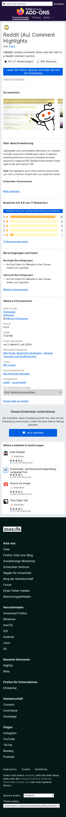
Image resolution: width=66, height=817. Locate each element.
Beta (6, 671)
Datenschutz (10, 769)
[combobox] (27, 4)
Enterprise (9, 688)
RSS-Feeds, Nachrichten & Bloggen (22, 353)
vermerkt (29, 775)
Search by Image (20, 483)
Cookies (25, 769)
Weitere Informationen (15, 289)
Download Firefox (15, 613)
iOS (5, 631)
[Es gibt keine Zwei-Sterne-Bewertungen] (34, 230)
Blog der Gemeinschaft (18, 579)
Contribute (10, 710)
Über (6, 549)
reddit (6, 382)
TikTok (7, 745)
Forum (7, 584)
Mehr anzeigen (11, 191)
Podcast (8, 756)
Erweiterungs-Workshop (19, 561)
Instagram (9, 733)
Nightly (8, 665)
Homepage (9, 311)
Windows (9, 619)
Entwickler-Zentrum (16, 567)
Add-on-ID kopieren (17, 318)
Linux (6, 643)
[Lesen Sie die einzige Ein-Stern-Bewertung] (34, 234)
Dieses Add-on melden (16, 401)
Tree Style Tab (19, 500)
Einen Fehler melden (16, 590)
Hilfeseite (8, 315)
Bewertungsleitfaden (17, 596)
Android (8, 637)
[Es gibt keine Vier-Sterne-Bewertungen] (34, 221)
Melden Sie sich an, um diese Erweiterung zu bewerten (33, 211)
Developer (10, 716)
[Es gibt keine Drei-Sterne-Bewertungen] (34, 225)
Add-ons (9, 543)
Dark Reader (17, 452)
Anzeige (48, 353)
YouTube (9, 739)
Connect (9, 704)
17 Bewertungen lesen (15, 241)
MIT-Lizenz (9, 365)
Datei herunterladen (14, 79)
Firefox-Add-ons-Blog (18, 555)
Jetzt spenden (35, 432)
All (5, 648)
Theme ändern (11, 801)
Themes (36, 17)
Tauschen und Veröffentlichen (19, 356)
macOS (8, 625)
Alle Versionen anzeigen (16, 373)
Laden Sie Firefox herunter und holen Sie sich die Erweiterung (33, 71)
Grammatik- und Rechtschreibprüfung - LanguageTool (34, 471)
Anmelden (59, 4)
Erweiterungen (20, 17)
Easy (12, 46)
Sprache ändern (11, 795)
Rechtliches (41, 769)
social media (19, 382)
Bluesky (8, 751)
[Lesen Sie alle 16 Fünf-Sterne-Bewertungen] (34, 217)
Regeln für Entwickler (17, 573)
